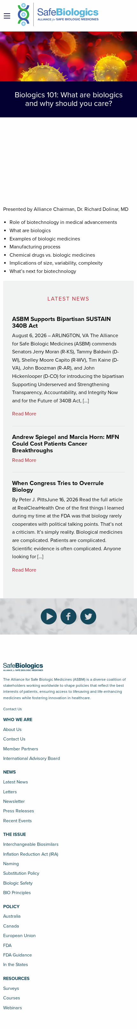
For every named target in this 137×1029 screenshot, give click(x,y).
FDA (7, 945)
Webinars (12, 1008)
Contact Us (12, 709)
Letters (10, 792)
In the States (15, 964)
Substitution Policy (21, 873)
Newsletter (14, 801)
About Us (12, 729)
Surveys (11, 988)
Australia (12, 916)
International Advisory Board (31, 758)
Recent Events (17, 821)
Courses (11, 998)
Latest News (15, 782)
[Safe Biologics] (58, 14)
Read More (24, 414)
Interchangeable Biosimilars (31, 844)
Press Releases (18, 811)
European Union (19, 935)
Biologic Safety (17, 883)
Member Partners (20, 749)
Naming (11, 863)
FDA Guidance (17, 955)
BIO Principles (17, 892)
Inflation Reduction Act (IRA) (30, 854)
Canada (11, 926)
